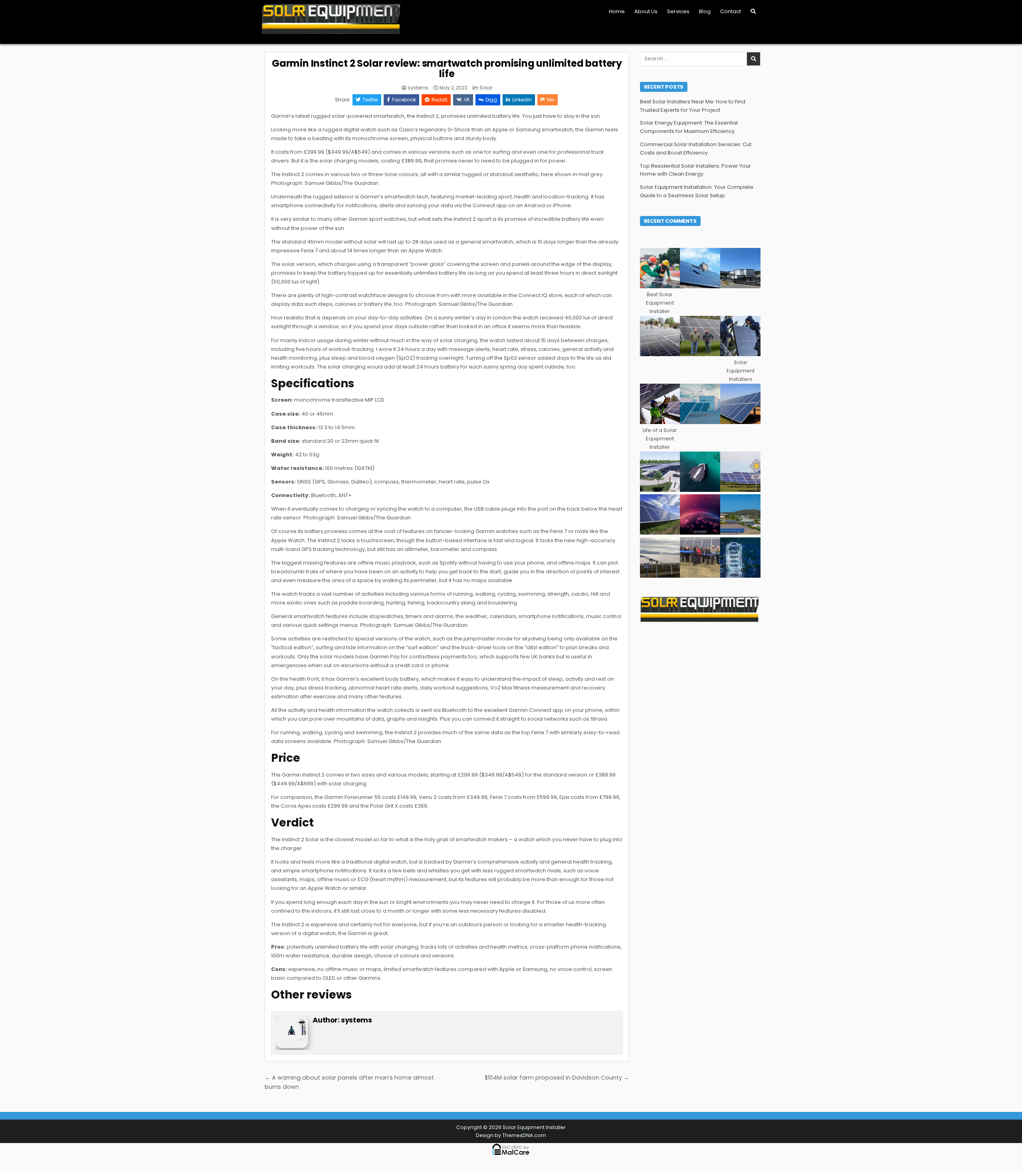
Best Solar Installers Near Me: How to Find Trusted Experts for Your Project (692, 106)
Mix (551, 99)
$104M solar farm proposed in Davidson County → (557, 1078)
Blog (705, 11)
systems (418, 87)
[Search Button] (753, 11)
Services (678, 11)
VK (467, 99)
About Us (646, 11)
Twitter (370, 99)
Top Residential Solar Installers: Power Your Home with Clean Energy (695, 170)
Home (617, 11)
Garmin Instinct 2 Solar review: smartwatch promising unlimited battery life (447, 68)
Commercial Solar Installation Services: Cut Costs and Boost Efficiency (695, 149)
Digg (491, 99)
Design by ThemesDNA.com (511, 1135)
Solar (485, 87)
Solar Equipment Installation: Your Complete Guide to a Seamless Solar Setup (696, 191)
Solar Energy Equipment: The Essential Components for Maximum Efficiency (689, 127)
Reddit (440, 99)
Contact (730, 11)
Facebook (404, 99)
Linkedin (522, 99)
